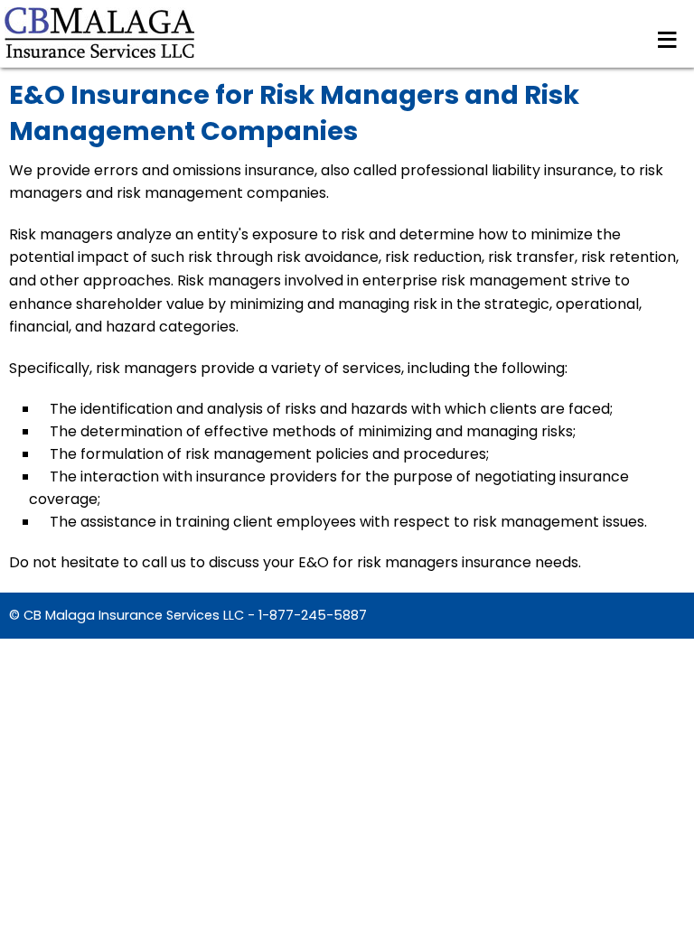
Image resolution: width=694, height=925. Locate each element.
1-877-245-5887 (312, 615)
